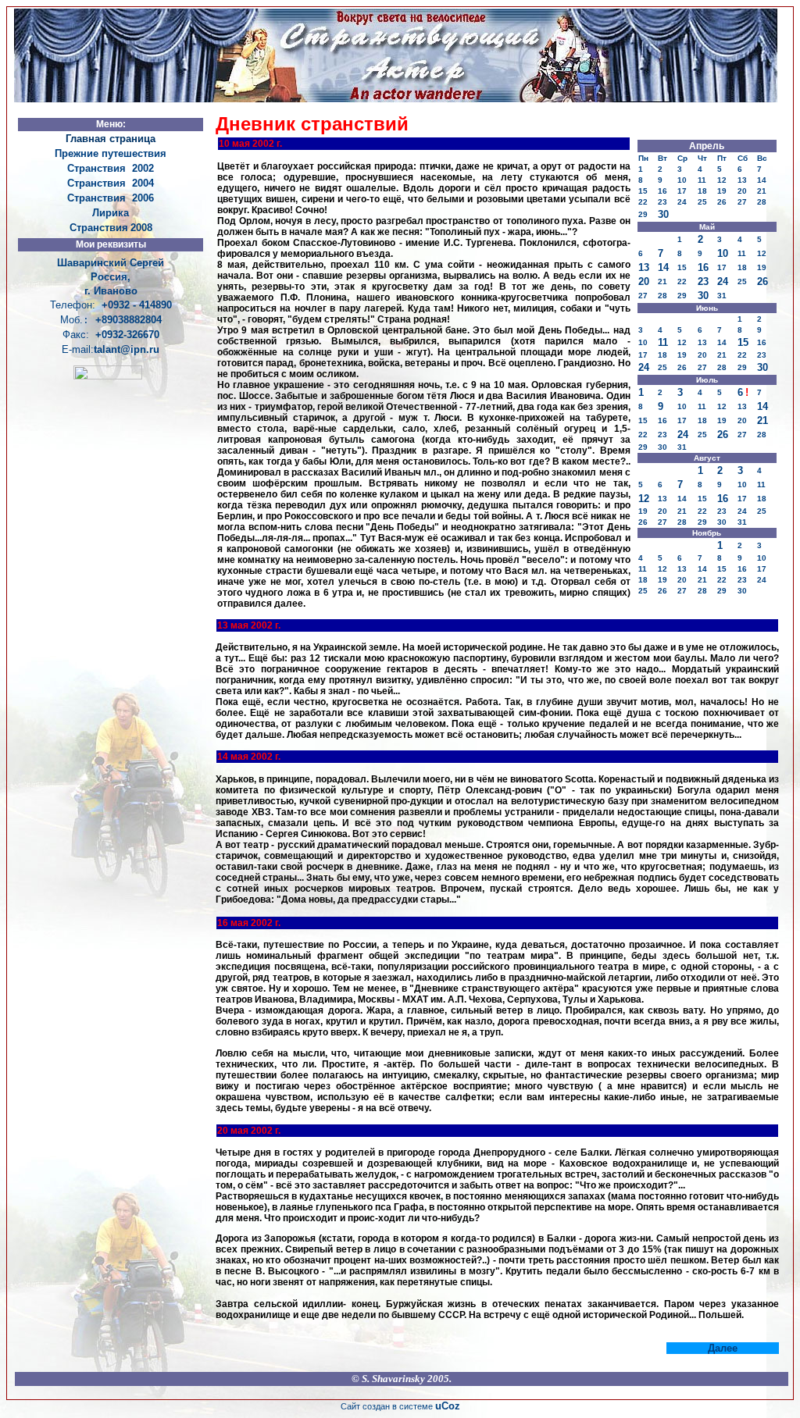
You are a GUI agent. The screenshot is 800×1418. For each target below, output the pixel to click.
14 (663, 267)
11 (663, 342)
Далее (723, 1348)
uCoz (447, 1406)
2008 (141, 227)
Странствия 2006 (110, 198)
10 (722, 253)
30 (663, 214)
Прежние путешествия (110, 153)
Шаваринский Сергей (110, 263)
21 (762, 420)
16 (703, 267)
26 (762, 281)
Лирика (110, 213)
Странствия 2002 (110, 168)
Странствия (99, 227)
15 (743, 342)
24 (722, 281)
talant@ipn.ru (126, 349)
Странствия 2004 (110, 183)
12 (643, 498)
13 (643, 267)
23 (703, 281)
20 (643, 281)
